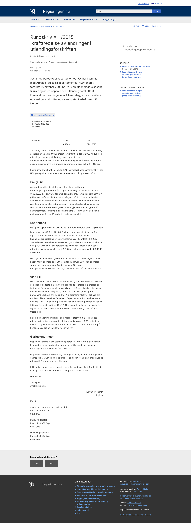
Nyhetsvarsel (83, 510)
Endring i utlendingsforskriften (136, 66)
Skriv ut (157, 26)
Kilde (146, 26)
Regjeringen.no (56, 11)
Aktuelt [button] (68, 19)
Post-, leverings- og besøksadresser (135, 515)
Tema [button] (34, 19)
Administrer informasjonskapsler (92, 495)
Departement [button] (88, 19)
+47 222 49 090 (134, 503)
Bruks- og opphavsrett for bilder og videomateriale (92, 502)
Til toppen (68, 446)
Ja (37, 463)
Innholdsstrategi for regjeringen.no (92, 489)
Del (137, 26)
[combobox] (124, 11)
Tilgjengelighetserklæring (88, 498)
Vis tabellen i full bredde (44, 115)
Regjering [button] (108, 19)
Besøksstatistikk (84, 507)
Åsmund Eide (142, 489)
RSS (78, 513)
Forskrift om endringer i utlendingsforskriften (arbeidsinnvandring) (132, 74)
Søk (156, 11)
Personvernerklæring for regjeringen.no (95, 492)
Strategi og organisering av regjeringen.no (96, 486)
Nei (51, 463)
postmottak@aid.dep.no (137, 505)
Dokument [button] (51, 19)
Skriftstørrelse (143, 3)
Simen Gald (137, 491)
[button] (46, 26)
